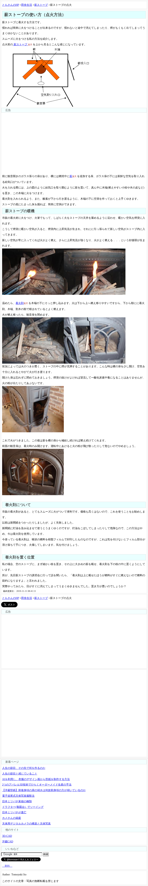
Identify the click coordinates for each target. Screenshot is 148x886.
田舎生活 (26, 4)
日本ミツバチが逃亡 (14, 812)
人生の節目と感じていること (19, 773)
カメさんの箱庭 (11, 817)
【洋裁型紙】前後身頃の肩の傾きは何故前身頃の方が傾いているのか (44, 790)
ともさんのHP (10, 4)
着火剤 (20, 303)
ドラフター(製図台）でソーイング (23, 806)
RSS (7, 865)
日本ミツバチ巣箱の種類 (17, 801)
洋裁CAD (7, 841)
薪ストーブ (41, 4)
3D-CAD (7, 835)
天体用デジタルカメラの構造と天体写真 (26, 823)
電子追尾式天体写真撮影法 (18, 795)
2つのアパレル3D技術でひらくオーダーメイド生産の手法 (36, 784)
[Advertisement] (74, 140)
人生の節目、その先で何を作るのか (23, 767)
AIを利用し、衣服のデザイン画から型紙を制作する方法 (36, 779)
